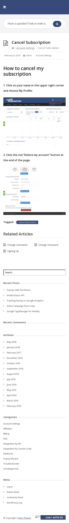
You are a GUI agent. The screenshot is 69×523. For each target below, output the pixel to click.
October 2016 (13, 363)
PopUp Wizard (10, 458)
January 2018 (13, 347)
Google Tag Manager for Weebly (23, 311)
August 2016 (13, 373)
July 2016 (11, 379)
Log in (10, 486)
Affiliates (7, 428)
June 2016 (11, 384)
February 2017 (14, 352)
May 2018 (11, 341)
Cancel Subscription (28, 222)
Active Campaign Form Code (21, 305)
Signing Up (13, 251)
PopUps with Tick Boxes (19, 289)
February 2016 (14, 405)
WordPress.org (14, 502)
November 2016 (15, 357)
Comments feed (15, 497)
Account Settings (25, 48)
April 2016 (11, 395)
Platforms (8, 453)
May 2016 (11, 389)
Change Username (17, 244)
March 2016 (12, 400)
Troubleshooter (11, 463)
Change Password (48, 244)
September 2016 (15, 368)
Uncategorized (10, 468)
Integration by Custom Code (17, 448)
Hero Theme (24, 517)
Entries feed (13, 491)
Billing (6, 433)
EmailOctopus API (15, 295)
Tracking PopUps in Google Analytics (25, 300)
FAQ (5, 438)
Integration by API (12, 443)
